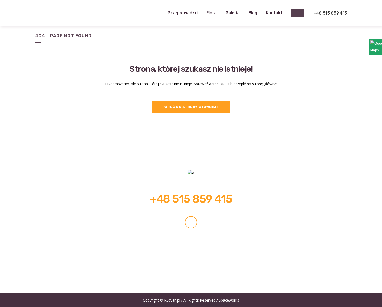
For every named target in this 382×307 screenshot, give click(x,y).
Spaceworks (229, 300)
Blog (262, 233)
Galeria (243, 233)
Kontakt (282, 233)
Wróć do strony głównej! (191, 107)
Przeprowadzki (105, 233)
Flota (224, 233)
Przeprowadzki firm (194, 233)
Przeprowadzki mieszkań (148, 233)
